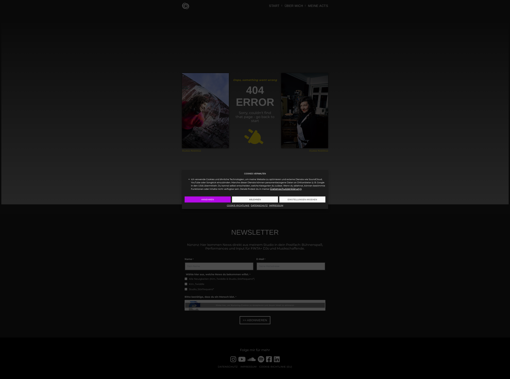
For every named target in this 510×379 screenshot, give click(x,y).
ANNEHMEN (207, 199)
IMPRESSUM (276, 205)
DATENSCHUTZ (259, 205)
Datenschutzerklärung (286, 188)
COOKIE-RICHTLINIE (238, 205)
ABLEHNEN (255, 199)
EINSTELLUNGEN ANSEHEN (302, 199)
